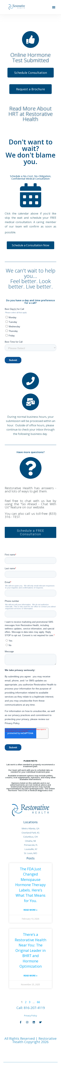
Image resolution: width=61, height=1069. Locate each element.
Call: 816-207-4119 (30, 1007)
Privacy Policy (30, 1015)
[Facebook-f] (20, 1022)
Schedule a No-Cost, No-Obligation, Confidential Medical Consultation (30, 177)
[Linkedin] (34, 1022)
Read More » (30, 909)
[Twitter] (40, 1022)
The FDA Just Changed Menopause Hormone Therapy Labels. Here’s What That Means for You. (30, 885)
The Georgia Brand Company (33, 1050)
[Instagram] (27, 1022)
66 (38, 1002)
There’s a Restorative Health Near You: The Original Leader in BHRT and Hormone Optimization (30, 950)
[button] (53, 7)
